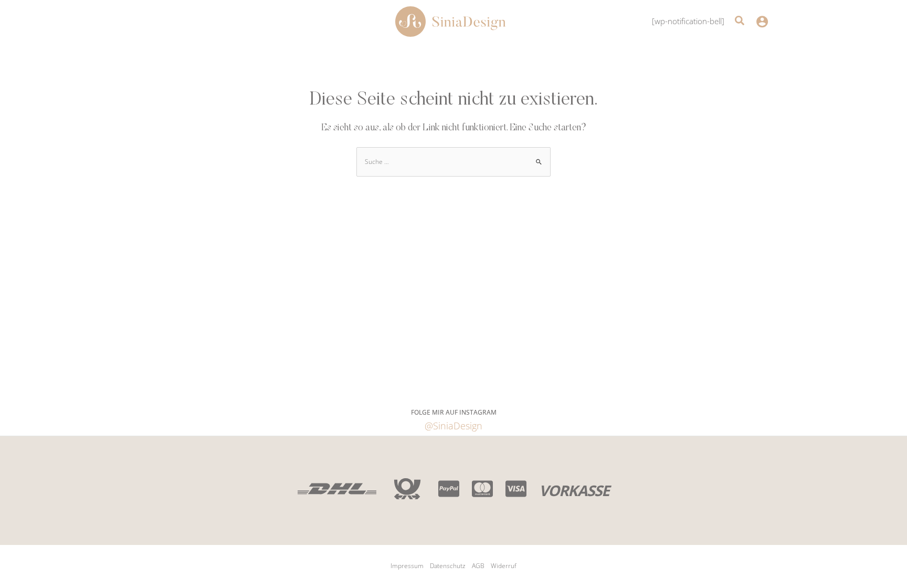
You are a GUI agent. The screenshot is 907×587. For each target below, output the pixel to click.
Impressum (407, 565)
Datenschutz (448, 565)
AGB (478, 565)
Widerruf (503, 565)
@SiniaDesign (453, 425)
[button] (740, 22)
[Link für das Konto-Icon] (762, 21)
